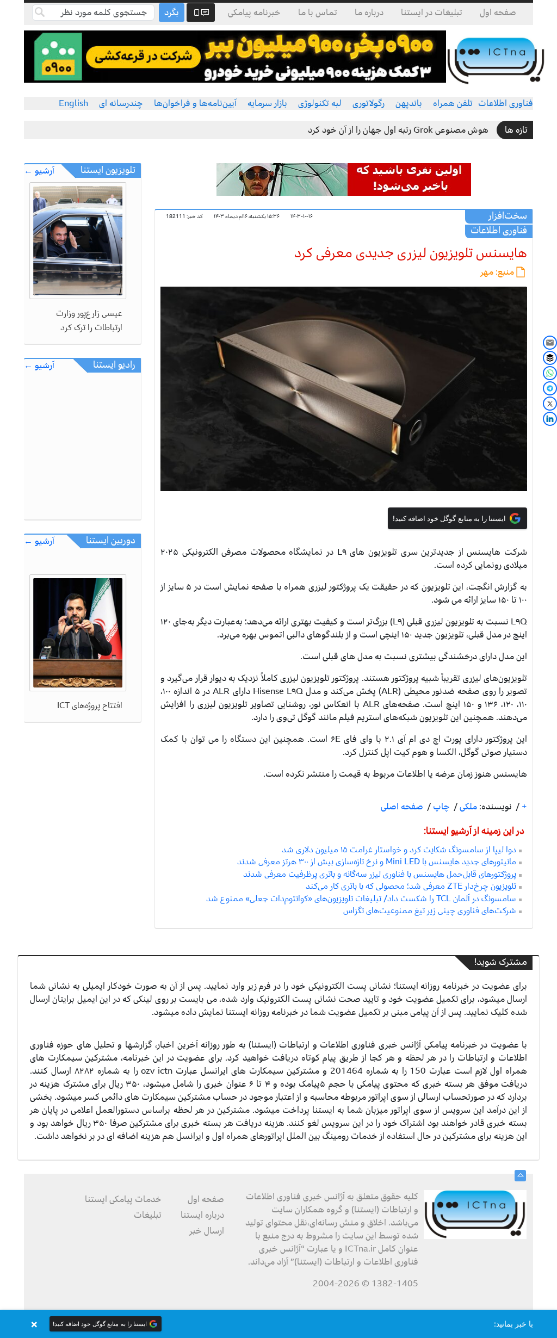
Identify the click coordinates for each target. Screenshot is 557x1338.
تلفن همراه (453, 103)
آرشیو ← (39, 171)
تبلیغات (148, 1215)
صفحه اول (498, 12)
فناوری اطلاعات (505, 103)
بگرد (171, 12)
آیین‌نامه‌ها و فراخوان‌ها (195, 103)
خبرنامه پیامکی (254, 12)
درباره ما (369, 12)
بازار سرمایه (267, 103)
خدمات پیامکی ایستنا (123, 1199)
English (73, 103)
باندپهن (408, 103)
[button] (278, 1324)
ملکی (467, 807)
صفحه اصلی (402, 807)
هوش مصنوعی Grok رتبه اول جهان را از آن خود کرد (398, 130)
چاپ (440, 807)
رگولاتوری (368, 103)
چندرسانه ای (121, 103)
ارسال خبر (206, 1231)
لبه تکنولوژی (320, 103)
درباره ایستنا (202, 1215)
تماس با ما (317, 12)
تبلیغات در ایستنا (431, 12)
